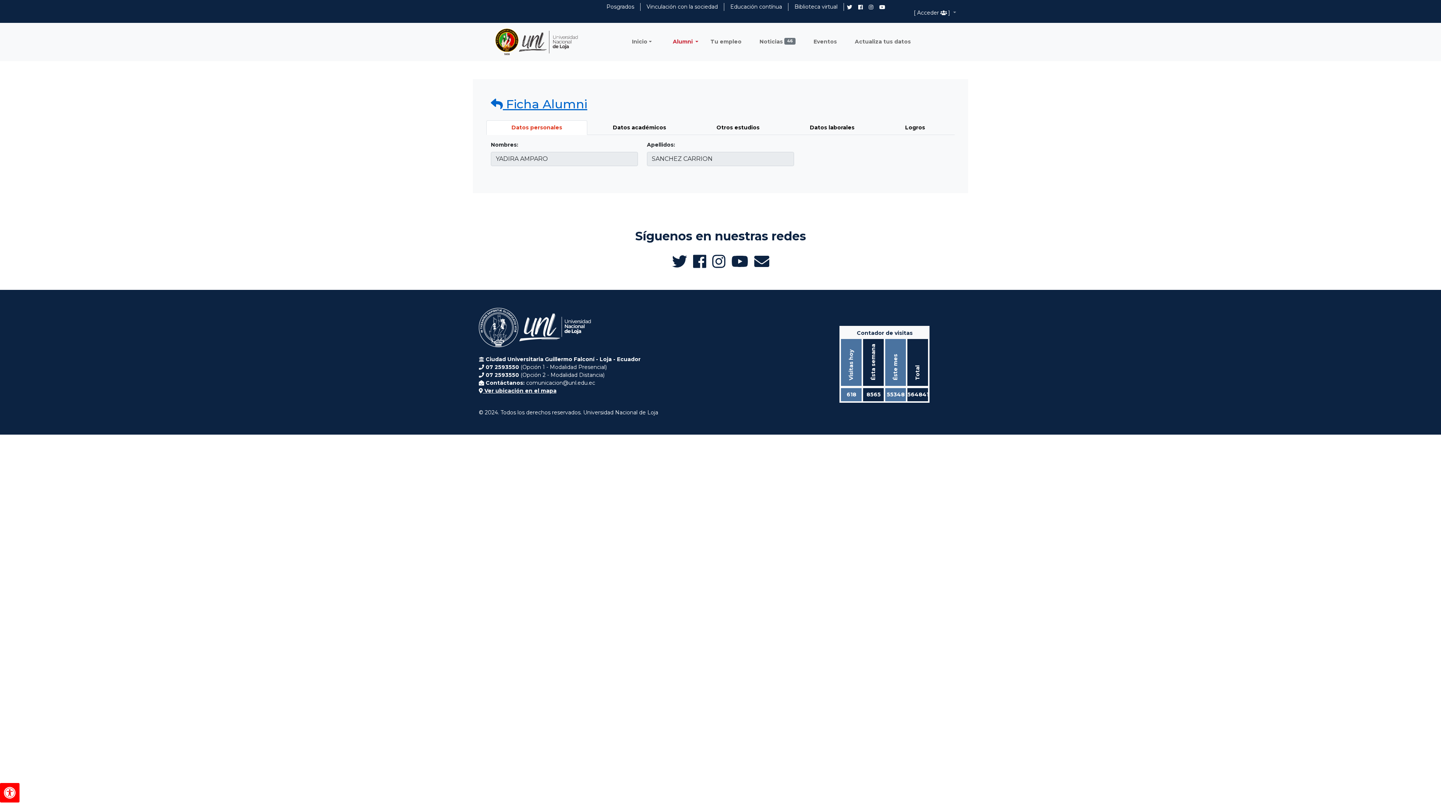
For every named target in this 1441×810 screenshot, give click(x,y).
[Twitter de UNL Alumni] (849, 8)
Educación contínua (756, 6)
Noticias (776, 41)
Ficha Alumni (545, 104)
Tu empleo (726, 41)
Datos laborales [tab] (832, 127)
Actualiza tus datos (883, 41)
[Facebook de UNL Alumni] (860, 7)
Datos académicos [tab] (639, 127)
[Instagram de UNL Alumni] (871, 7)
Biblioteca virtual (816, 6)
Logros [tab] (915, 127)
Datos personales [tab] (536, 127)
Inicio (639, 41)
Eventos (825, 41)
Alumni (683, 41)
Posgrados (620, 6)
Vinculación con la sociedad (682, 6)
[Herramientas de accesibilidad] (10, 792)
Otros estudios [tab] (738, 127)
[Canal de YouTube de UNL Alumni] (882, 7)
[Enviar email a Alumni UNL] (761, 261)
